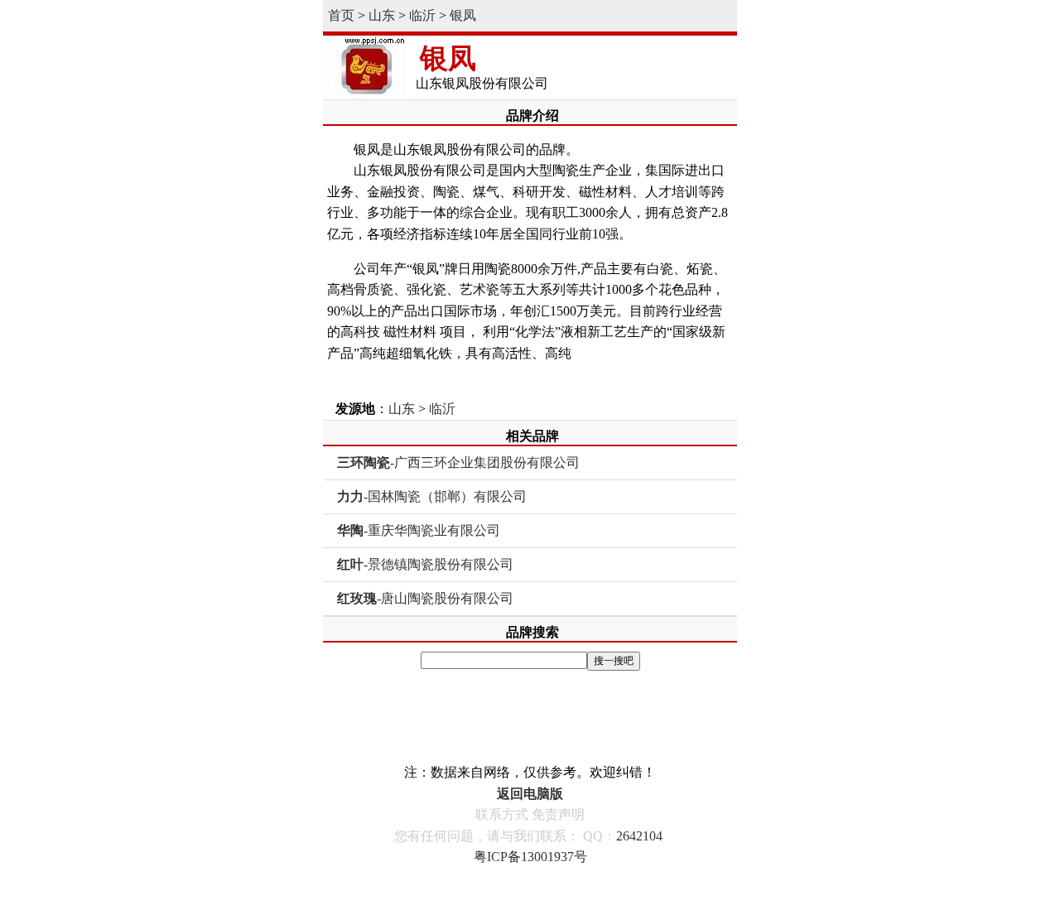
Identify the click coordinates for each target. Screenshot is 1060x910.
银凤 (463, 15)
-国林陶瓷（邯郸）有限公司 (432, 496)
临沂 (422, 15)
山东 (382, 15)
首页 (341, 15)
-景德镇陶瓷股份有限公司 (425, 564)
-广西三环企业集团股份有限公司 (458, 462)
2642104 (639, 836)
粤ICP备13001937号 (530, 857)
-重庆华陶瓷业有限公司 (418, 530)
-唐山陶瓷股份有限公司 (425, 598)
